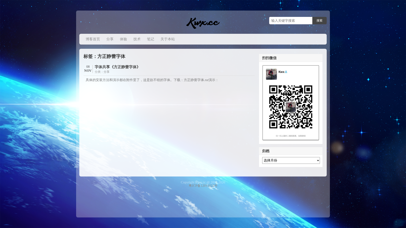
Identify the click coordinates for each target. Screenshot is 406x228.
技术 (137, 39)
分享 (110, 39)
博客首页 (93, 39)
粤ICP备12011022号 (203, 185)
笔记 (150, 39)
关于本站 (167, 39)
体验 (123, 39)
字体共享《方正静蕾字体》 (117, 67)
